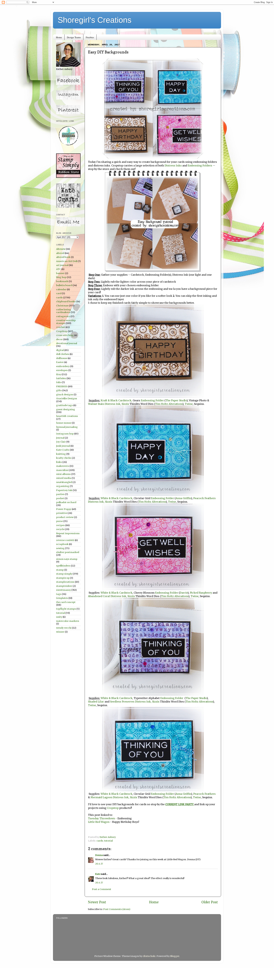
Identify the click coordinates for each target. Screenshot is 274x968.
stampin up (63, 577)
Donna (99, 855)
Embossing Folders (200, 165)
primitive (61, 513)
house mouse (63, 422)
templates (62, 598)
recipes (60, 525)
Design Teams (74, 37)
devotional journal (66, 343)
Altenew (60, 249)
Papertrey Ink (64, 490)
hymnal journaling (67, 427)
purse (59, 521)
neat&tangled (64, 482)
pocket (60, 498)
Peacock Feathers (204, 498)
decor (59, 339)
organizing (62, 486)
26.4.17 (99, 863)
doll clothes (62, 354)
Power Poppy (63, 509)
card (58, 293)
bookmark (62, 281)
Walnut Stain (96, 403)
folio (58, 382)
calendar (61, 289)
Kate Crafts (62, 449)
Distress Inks (173, 165)
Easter (60, 362)
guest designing (65, 409)
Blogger (174, 956)
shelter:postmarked (67, 552)
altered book (63, 257)
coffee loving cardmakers (63, 311)
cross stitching (65, 335)
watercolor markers (67, 621)
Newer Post (97, 902)
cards (100, 840)
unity (59, 616)
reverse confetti (65, 540)
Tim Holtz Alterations (169, 403)
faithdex (61, 378)
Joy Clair (61, 441)
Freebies (90, 37)
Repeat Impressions (68, 533)
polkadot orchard (66, 502)
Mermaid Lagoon (102, 797)
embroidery (63, 366)
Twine (189, 403)
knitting (61, 454)
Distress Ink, (113, 403)
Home (59, 37)
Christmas (62, 305)
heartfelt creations (67, 416)
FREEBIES (61, 386)
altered (60, 253)
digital (60, 350)
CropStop (61, 331)
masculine (62, 470)
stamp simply (64, 573)
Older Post (209, 902)
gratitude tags (64, 405)
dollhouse (61, 358)
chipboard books (66, 301)
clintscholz (149, 956)
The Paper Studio (176, 400)
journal (60, 437)
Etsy (58, 374)
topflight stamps (66, 608)
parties (60, 494)
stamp (60, 569)
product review (64, 517)
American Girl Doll (66, 261)
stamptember (64, 586)
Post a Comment (101, 889)
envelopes (62, 370)
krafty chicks (63, 457)
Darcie (184, 592)
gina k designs (64, 394)
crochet (60, 327)
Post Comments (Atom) (116, 909)
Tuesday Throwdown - (102, 818)
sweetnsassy (63, 590)
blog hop (61, 277)
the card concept (65, 602)
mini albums (63, 474)
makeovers (62, 466)
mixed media (63, 478)
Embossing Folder (152, 400)
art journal (62, 265)
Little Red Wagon (98, 821)
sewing (60, 548)
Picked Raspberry (201, 592)
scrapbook (62, 544)
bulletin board (64, 285)
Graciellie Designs (66, 398)
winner (60, 631)
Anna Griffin (183, 498)
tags (58, 594)
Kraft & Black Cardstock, (117, 400)
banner (60, 273)
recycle (60, 529)
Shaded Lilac (96, 701)
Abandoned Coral (99, 596)
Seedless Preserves (122, 701)
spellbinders (63, 565)
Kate (98, 874)
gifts (59, 390)
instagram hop (65, 433)
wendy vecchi (64, 627)
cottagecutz (63, 316)
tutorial (108, 840)
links (59, 462)
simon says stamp (66, 559)
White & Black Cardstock (116, 498)
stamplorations (65, 581)
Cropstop (112, 807)
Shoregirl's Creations (94, 20)
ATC (58, 269)
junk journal (63, 445)
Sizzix (126, 403)
